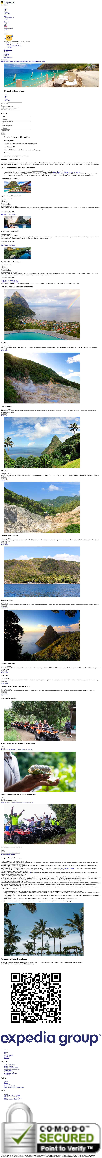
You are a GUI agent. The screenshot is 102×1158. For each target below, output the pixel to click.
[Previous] (1, 695)
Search (3, 133)
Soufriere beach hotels (37, 171)
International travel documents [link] (11, 1099)
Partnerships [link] (7, 1056)
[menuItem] (6, 61)
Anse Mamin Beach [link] (69, 868)
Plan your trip (4, 60)
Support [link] (6, 1094)
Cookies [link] (6, 1083)
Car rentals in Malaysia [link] (9, 1072)
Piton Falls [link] (60, 868)
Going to (3, 106)
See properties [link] (4, 350)
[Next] (2, 695)
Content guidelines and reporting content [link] (14, 1087)
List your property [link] (8, 1055)
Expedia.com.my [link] (8, 50)
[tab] (5, 94)
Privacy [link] (6, 1081)
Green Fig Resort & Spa (76, 172)
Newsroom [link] (6, 1058)
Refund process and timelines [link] (11, 1097)
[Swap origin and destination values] (1, 105)
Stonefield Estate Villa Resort (60, 172)
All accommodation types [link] (10, 1073)
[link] (17, 8)
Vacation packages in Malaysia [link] (11, 1069)
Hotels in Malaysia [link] (8, 1066)
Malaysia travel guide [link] (9, 1064)
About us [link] (6, 1052)
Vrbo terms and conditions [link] (10, 1085)
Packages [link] (6, 55)
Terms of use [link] (7, 1084)
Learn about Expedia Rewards (14, 45)
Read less (3, 349)
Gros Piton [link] (33, 872)
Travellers (3, 109)
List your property (8, 28)
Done (2, 132)
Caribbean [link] (6, 54)
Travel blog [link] (7, 1074)
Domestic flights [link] (8, 1070)
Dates (2, 108)
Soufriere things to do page (63, 174)
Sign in (6, 33)
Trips (5, 30)
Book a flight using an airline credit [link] (13, 1098)
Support (6, 29)
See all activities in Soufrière (8, 854)
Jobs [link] (5, 1053)
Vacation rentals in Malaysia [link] (11, 1067)
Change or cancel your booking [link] (12, 1095)
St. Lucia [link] (6, 52)
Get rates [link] (3, 243)
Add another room (5, 130)
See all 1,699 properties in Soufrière (10, 282)
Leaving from (4, 103)
